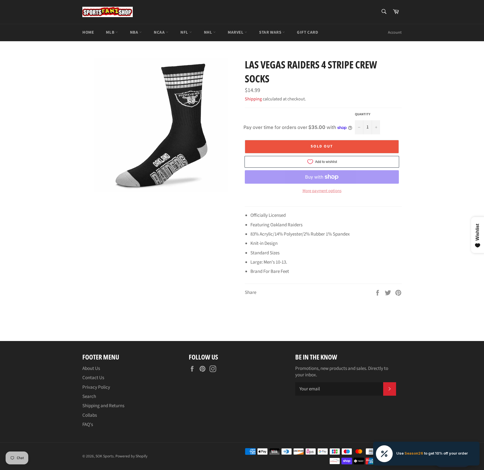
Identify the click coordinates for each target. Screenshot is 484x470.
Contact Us (93, 377)
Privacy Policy (96, 387)
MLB (110, 32)
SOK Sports (105, 456)
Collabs (89, 415)
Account (395, 32)
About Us (91, 368)
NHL (208, 32)
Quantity (362, 114)
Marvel (236, 32)
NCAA (160, 32)
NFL (184, 32)
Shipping (253, 99)
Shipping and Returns (103, 405)
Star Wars (270, 32)
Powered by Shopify (131, 456)
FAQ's (87, 424)
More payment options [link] (321, 191)
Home (88, 32)
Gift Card (307, 32)
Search (89, 396)
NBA (134, 32)
